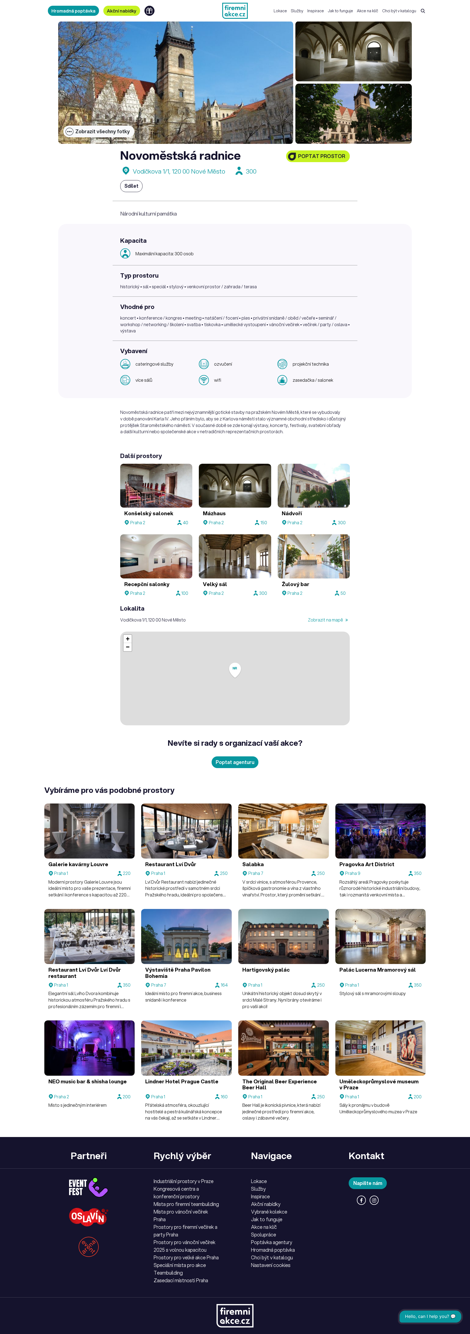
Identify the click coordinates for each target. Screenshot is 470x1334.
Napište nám (367, 1183)
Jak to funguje (340, 11)
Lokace (280, 11)
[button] (235, 670)
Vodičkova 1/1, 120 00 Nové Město (179, 171)
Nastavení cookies (270, 1265)
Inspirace (315, 11)
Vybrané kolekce (269, 1211)
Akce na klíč (367, 11)
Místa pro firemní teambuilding (186, 1204)
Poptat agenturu (235, 762)
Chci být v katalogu (399, 11)
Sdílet (131, 185)
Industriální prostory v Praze (184, 1181)
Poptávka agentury (271, 1242)
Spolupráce (263, 1234)
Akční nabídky (122, 11)
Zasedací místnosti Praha (181, 1280)
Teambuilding (168, 1272)
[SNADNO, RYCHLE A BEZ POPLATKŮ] (235, 11)
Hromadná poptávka (73, 11)
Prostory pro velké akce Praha (186, 1257)
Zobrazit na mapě (326, 620)
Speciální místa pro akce (180, 1265)
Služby (297, 11)
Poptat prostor (321, 156)
